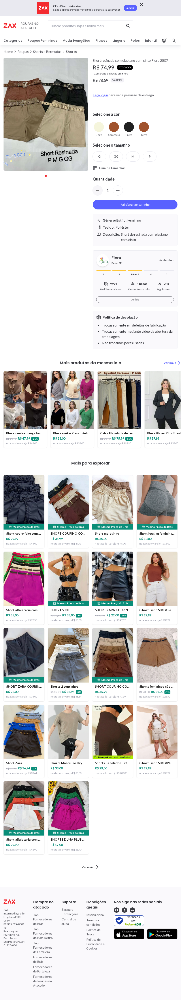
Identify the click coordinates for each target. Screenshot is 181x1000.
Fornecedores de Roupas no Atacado (42, 981)
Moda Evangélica (76, 40)
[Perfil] (173, 40)
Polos (135, 40)
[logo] (14, 901)
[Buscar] (128, 25)
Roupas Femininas (42, 40)
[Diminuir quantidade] (97, 190)
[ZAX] (10, 25)
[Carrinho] (164, 40)
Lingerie (119, 40)
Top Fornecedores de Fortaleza (42, 947)
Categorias (13, 40)
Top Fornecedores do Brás (42, 919)
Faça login (100, 95)
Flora (116, 258)
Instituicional (95, 915)
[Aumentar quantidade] (118, 190)
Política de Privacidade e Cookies (95, 944)
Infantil (151, 40)
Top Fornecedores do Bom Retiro (43, 933)
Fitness (101, 40)
